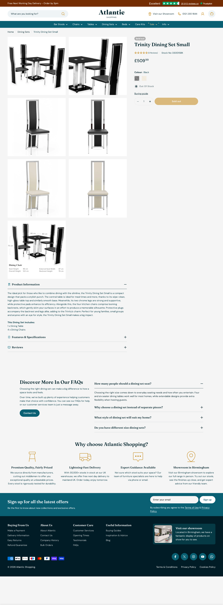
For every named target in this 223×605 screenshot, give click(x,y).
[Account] (202, 14)
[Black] (136, 78)
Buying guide (141, 93)
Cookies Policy (207, 567)
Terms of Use (192, 507)
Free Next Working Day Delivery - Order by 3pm (33, 3)
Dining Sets (24, 31)
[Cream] (144, 78)
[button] (146, 53)
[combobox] (38, 13)
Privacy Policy (188, 567)
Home (11, 31)
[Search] (63, 14)
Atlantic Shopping (25, 567)
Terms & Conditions (166, 567)
